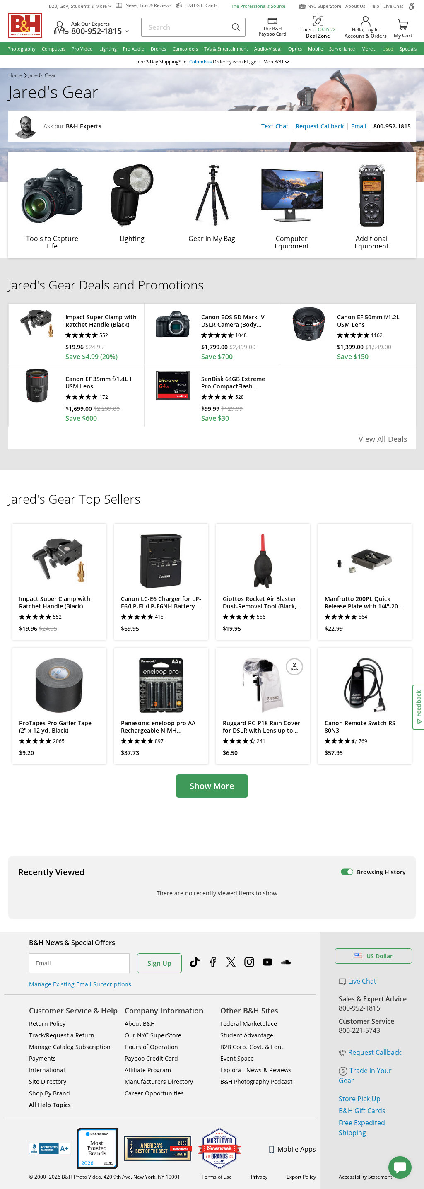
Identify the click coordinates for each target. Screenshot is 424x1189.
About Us (355, 6)
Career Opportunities (154, 1093)
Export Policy (301, 1176)
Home (15, 76)
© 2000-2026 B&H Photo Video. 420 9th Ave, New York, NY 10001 (104, 1176)
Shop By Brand (49, 1093)
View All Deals (383, 439)
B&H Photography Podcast (256, 1081)
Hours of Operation (151, 1047)
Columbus (200, 62)
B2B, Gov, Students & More (78, 6)
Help (374, 6)
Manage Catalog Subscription (70, 1047)
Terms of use (217, 1176)
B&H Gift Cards (362, 1110)
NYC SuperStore (324, 6)
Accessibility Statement (365, 1176)
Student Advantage (246, 1035)
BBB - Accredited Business (49, 1148)
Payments (42, 1058)
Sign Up (159, 963)
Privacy (259, 1176)
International (47, 1070)
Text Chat (275, 126)
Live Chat (393, 6)
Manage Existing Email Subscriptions (80, 984)
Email (358, 126)
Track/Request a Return (61, 1035)
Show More (212, 785)
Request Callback (320, 126)
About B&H (140, 1023)
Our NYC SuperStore (153, 1035)
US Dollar (379, 956)
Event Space (237, 1058)
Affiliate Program (148, 1070)
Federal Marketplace (248, 1023)
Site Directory (47, 1081)
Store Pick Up (360, 1098)
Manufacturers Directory (159, 1081)
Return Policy (47, 1023)
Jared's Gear (42, 76)
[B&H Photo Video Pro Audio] (28, 25)
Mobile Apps (296, 1149)
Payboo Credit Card (151, 1058)
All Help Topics (50, 1105)
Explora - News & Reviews (256, 1070)
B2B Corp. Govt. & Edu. (251, 1047)
